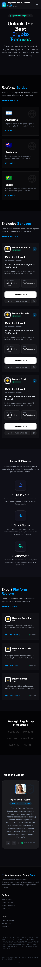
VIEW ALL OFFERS (9, 236)
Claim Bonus (19, 294)
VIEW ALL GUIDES (9, 100)
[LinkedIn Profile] (8, 843)
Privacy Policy (7, 923)
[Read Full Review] (34, 301)
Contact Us (6, 908)
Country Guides (7, 902)
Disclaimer (5, 927)
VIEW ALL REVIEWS (9, 606)
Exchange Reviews (9, 905)
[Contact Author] (14, 843)
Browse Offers (7, 899)
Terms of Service (8, 920)
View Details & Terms (17, 301)
